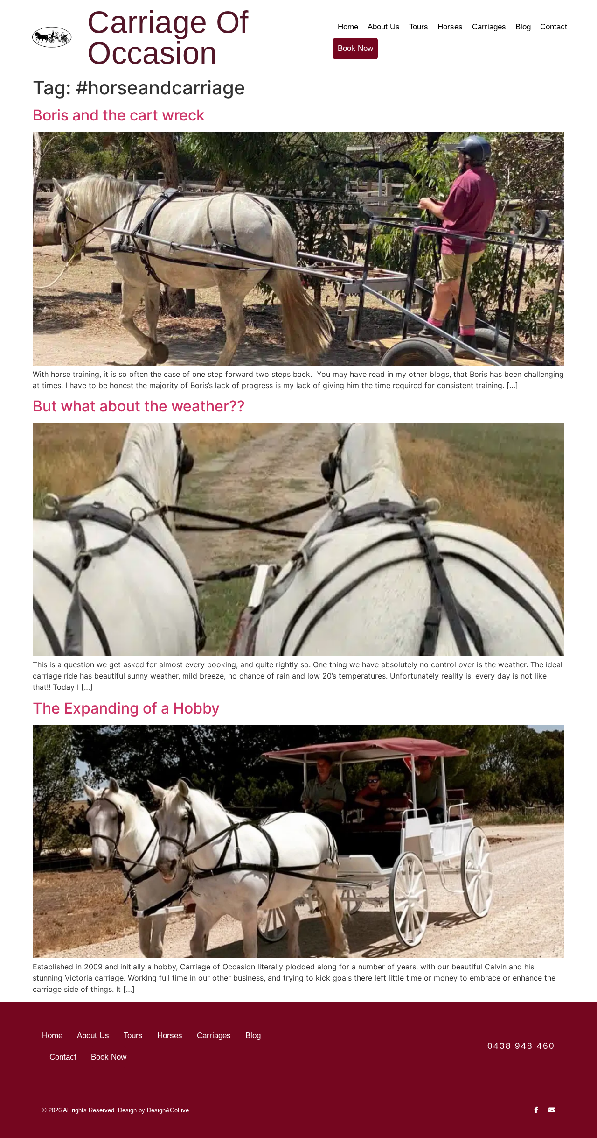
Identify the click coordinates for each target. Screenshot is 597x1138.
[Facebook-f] (536, 1110)
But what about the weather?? (139, 406)
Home (348, 26)
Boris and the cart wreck (119, 115)
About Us (384, 26)
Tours (418, 26)
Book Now (355, 48)
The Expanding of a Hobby (126, 708)
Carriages (489, 26)
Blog (523, 26)
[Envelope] (551, 1110)
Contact (553, 26)
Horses (450, 26)
